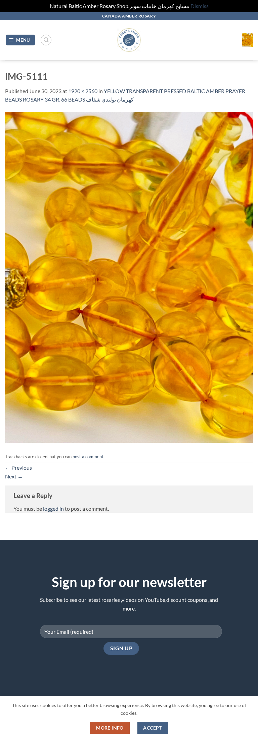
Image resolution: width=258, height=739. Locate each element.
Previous (18, 467)
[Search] (46, 40)
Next (14, 476)
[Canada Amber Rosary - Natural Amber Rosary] (129, 40)
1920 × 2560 (82, 91)
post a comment (88, 456)
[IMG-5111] (129, 276)
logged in (53, 508)
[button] (20, 40)
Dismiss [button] (199, 6)
